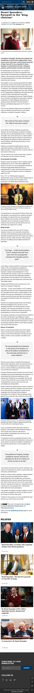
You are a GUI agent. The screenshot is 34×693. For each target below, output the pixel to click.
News (3, 523)
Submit (27, 668)
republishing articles (16, 510)
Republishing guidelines (17, 691)
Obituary (4, 588)
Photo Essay (5, 620)
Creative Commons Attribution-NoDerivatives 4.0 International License (15, 506)
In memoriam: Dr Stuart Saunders (14, 641)
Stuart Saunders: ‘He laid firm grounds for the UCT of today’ (16, 578)
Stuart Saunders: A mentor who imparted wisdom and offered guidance (17, 546)
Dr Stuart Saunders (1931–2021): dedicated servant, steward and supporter (14, 611)
